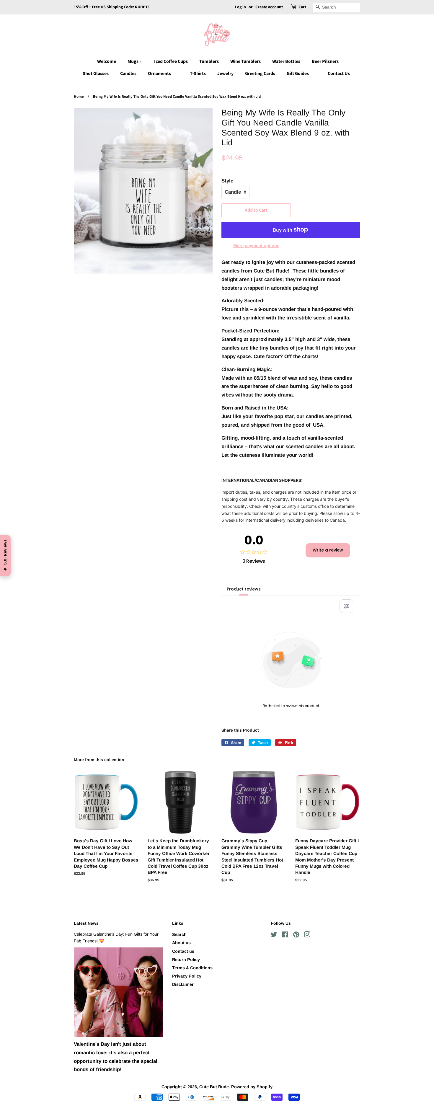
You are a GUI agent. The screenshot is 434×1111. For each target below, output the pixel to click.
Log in (240, 7)
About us (181, 942)
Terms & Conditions (192, 967)
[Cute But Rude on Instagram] (307, 935)
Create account (269, 7)
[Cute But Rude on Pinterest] (296, 935)
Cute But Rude (214, 1086)
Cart (302, 7)
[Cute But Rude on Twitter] (274, 935)
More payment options (256, 245)
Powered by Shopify (252, 1086)
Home (79, 96)
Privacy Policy (186, 976)
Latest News (86, 923)
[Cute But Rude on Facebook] (285, 935)
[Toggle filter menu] (346, 606)
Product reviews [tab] (244, 589)
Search (179, 934)
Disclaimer (183, 984)
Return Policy (186, 959)
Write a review (328, 550)
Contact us (183, 951)
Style (227, 181)
